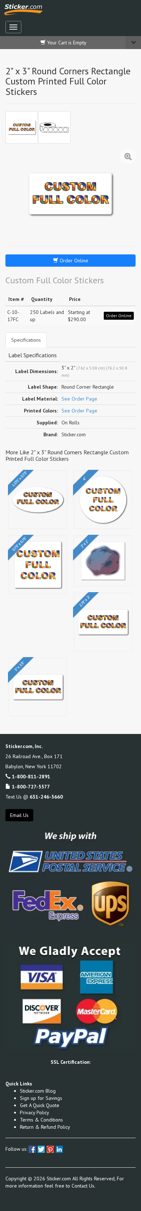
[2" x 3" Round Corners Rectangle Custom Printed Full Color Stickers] (21, 127)
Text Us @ (34, 797)
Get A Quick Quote (39, 1105)
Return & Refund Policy (45, 1127)
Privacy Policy (34, 1112)
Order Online (73, 260)
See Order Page (79, 398)
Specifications (26, 340)
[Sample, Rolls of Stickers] (54, 127)
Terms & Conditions (41, 1119)
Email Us (19, 815)
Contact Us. (83, 1185)
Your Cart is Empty (66, 42)
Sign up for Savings (41, 1098)
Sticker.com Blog (38, 1091)
